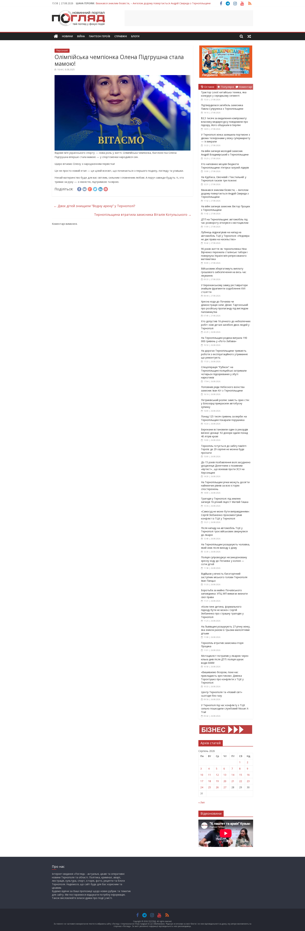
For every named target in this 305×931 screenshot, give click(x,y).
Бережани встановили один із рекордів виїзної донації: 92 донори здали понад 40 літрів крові (224, 433)
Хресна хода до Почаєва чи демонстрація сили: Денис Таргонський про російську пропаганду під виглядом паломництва (224, 307)
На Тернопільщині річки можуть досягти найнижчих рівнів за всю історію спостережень (225, 485)
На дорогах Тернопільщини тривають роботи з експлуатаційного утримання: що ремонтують (224, 354)
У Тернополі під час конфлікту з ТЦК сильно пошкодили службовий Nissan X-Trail (225, 708)
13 (224, 774)
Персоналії (62, 50)
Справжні (120, 36)
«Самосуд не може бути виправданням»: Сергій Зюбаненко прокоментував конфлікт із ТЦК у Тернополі (225, 515)
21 (232, 781)
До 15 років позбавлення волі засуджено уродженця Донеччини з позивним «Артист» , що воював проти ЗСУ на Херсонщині (225, 467)
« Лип (201, 802)
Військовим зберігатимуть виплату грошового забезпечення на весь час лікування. (223, 272)
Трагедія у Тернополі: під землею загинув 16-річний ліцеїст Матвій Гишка (224, 500)
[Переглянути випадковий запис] (249, 36)
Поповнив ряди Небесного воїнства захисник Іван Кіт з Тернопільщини (222, 388)
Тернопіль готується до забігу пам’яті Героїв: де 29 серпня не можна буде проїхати (223, 449)
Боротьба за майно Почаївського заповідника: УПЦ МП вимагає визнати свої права (224, 594)
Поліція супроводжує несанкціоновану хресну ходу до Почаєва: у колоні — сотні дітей (224, 561)
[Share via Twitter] (95, 188)
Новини (67, 36)
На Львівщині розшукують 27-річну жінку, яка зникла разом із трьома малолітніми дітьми (225, 630)
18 (209, 781)
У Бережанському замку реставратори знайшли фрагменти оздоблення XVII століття (224, 288)
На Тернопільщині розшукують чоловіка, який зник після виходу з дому (225, 546)
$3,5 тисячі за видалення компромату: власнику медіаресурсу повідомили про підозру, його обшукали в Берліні (224, 122)
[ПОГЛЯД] (56, 36)
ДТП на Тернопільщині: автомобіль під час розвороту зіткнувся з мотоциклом (224, 221)
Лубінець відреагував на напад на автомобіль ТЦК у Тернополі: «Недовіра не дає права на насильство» (225, 236)
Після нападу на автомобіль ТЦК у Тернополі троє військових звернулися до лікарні (224, 531)
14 (232, 774)
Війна (81, 36)
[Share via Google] (90, 188)
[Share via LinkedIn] (100, 188)
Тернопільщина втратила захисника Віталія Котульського (142, 214)
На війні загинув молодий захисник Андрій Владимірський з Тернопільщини (225, 152)
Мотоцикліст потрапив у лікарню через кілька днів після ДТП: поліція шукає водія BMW (224, 659)
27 (224, 787)
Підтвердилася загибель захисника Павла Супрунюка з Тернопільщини (222, 106)
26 (217, 787)
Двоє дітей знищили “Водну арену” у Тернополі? (94, 206)
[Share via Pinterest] (106, 188)
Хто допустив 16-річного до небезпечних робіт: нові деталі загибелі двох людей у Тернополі (225, 325)
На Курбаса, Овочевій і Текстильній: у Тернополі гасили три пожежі (223, 178)
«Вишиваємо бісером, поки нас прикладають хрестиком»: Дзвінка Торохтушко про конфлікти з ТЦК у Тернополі (222, 677)
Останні (209, 86)
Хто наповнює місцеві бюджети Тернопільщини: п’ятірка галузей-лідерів (225, 165)
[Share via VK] (84, 188)
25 (209, 787)
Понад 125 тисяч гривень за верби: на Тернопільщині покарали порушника (224, 418)
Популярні (227, 86)
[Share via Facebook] (79, 188)
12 (217, 774)
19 (217, 781)
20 (224, 781)
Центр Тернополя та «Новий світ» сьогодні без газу (221, 693)
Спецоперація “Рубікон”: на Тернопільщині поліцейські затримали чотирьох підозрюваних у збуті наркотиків (224, 372)
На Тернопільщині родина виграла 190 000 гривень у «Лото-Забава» (224, 339)
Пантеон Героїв (99, 36)
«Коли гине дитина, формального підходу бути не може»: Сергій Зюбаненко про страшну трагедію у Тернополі (222, 612)
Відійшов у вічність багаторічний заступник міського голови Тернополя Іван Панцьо (224, 577)
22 (240, 781)
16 (248, 774)
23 (248, 781)
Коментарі (245, 86)
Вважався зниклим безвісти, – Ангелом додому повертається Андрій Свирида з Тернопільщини (153, 3)
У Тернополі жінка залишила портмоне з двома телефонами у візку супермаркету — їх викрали (225, 138)
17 (201, 781)
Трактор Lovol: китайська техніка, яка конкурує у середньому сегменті (223, 94)
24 (201, 787)
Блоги (135, 36)
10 (201, 774)
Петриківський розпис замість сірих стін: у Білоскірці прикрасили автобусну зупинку (225, 403)
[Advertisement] (189, 18)
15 (240, 774)
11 (209, 774)
